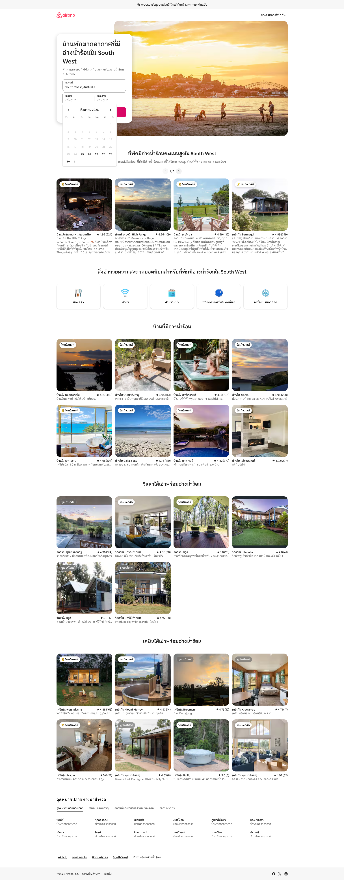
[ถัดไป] (179, 171)
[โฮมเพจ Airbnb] (66, 15)
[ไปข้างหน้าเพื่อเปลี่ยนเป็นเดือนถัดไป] (110, 110)
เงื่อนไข (108, 873)
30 (68, 161)
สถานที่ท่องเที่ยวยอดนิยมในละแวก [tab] (134, 808)
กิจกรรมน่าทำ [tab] (167, 808)
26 (89, 154)
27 (96, 154)
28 (103, 154)
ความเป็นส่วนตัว (91, 873)
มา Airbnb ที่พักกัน (273, 15)
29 (110, 154)
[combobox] (94, 87)
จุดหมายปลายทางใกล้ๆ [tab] (70, 808)
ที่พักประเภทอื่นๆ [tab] (99, 808)
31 (75, 161)
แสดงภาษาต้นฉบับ (196, 4)
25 (82, 154)
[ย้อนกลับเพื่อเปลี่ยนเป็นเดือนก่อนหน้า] (69, 110)
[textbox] (78, 100)
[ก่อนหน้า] (165, 171)
